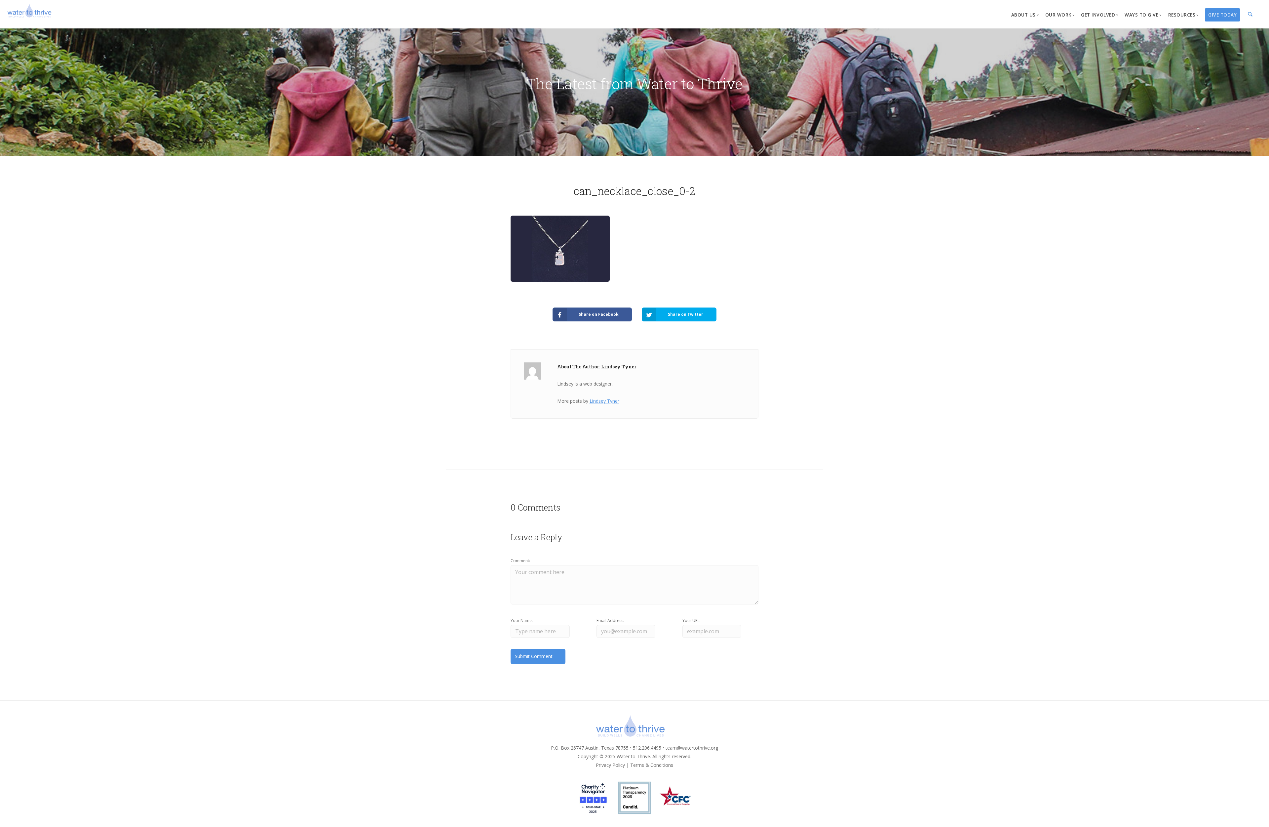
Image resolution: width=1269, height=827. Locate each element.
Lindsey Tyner (604, 401)
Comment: (520, 560)
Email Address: (610, 620)
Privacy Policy (610, 765)
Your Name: (522, 620)
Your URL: (691, 620)
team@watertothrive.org (692, 748)
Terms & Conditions (651, 765)
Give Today (1222, 15)
